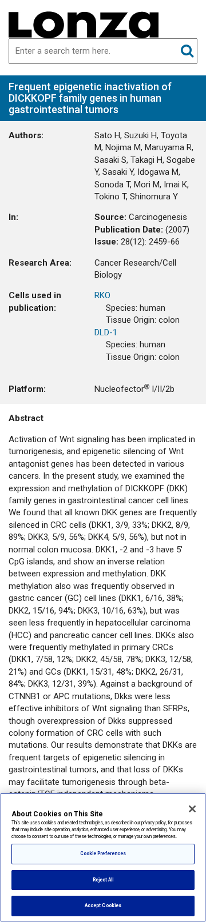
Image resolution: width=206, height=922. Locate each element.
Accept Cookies (103, 905)
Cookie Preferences (103, 853)
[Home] (84, 24)
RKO (102, 295)
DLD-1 (105, 332)
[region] (103, 857)
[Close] (192, 808)
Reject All (103, 880)
